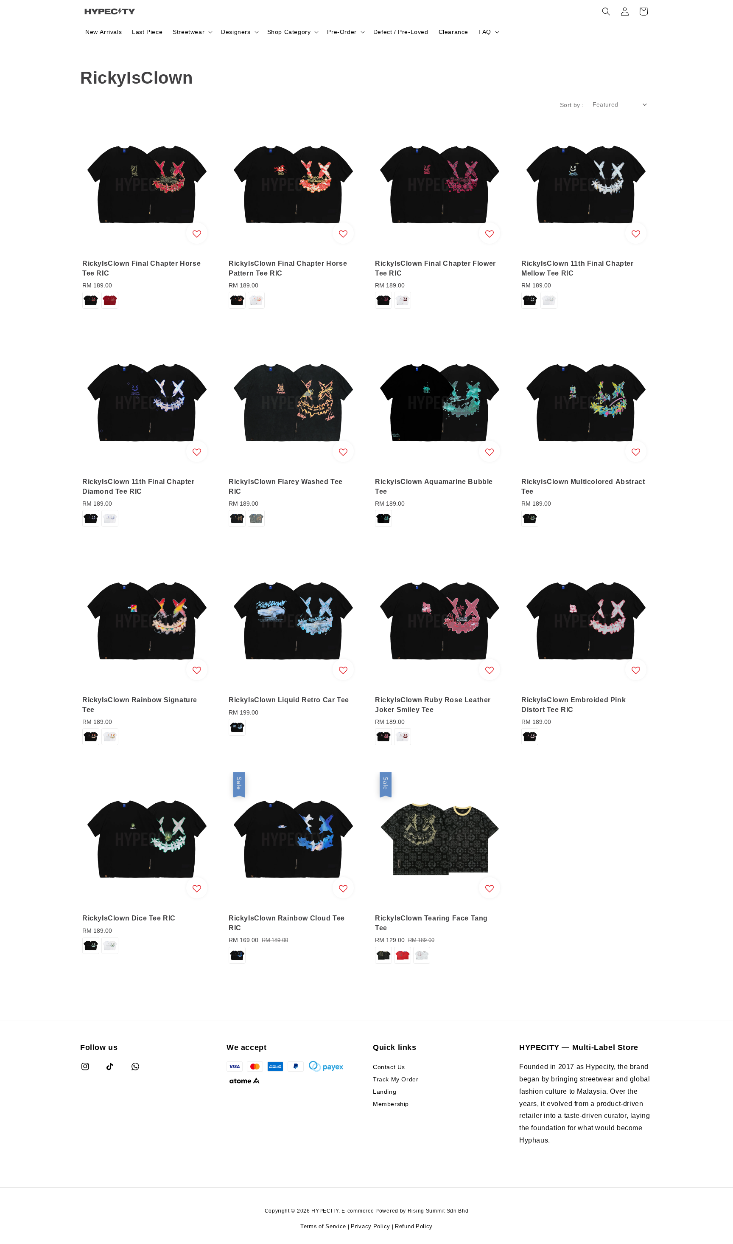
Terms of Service (323, 1226)
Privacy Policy (370, 1226)
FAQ (484, 32)
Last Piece (147, 32)
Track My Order (395, 1079)
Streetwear (188, 32)
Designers (235, 32)
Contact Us (389, 1067)
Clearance (453, 32)
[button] (606, 11)
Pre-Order (341, 32)
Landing (384, 1091)
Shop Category (289, 32)
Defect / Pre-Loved (400, 32)
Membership (391, 1104)
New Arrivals (103, 32)
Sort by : (572, 105)
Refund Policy (414, 1226)
